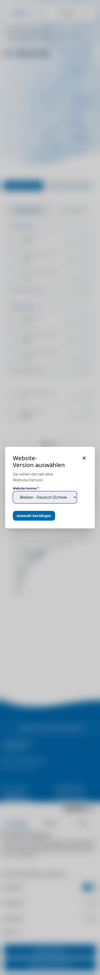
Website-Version (26, 488)
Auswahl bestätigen (34, 515)
